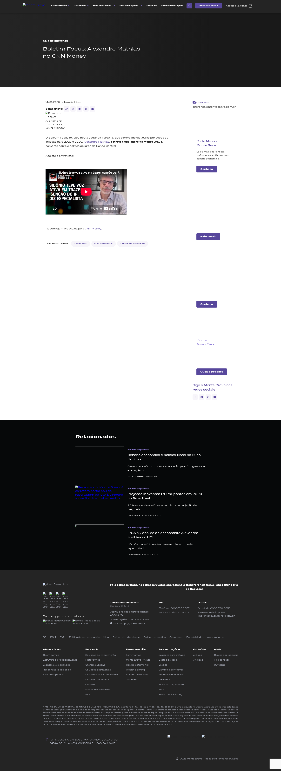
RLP (87, 694)
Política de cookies (155, 637)
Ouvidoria (231, 585)
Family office (133, 655)
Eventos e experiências (56, 665)
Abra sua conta (208, 5)
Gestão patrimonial (137, 665)
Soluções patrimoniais (98, 669)
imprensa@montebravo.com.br (214, 106)
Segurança (175, 637)
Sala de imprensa (53, 674)
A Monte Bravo (52, 649)
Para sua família (136, 649)
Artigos (197, 655)
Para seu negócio (169, 649)
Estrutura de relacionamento (60, 659)
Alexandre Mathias (96, 141)
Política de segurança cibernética (89, 637)
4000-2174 (116, 615)
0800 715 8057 (179, 608)
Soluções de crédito (97, 679)
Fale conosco (119, 585)
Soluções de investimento (100, 655)
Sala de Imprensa (55, 41)
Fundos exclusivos (137, 674)
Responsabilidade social (57, 669)
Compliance (214, 585)
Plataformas (92, 659)
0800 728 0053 (220, 608)
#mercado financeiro (132, 243)
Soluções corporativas (172, 655)
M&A (161, 689)
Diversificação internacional (101, 674)
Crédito (163, 665)
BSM (53, 637)
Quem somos (51, 655)
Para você (91, 649)
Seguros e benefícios (171, 674)
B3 (44, 637)
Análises (198, 659)
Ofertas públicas (95, 665)
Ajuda (217, 649)
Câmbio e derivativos (171, 669)
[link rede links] (57, 622)
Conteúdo (199, 649)
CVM (62, 637)
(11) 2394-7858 (136, 623)
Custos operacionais (170, 585)
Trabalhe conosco (142, 585)
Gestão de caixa (168, 659)
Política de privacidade (126, 637)
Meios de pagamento (171, 684)
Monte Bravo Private (97, 689)
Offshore (131, 679)
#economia (80, 243)
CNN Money (93, 228)
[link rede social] (45, 600)
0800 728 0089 (139, 619)
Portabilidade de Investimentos (204, 637)
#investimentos (103, 243)
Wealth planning (135, 669)
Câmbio (90, 684)
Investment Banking (170, 694)
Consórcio (164, 679)
